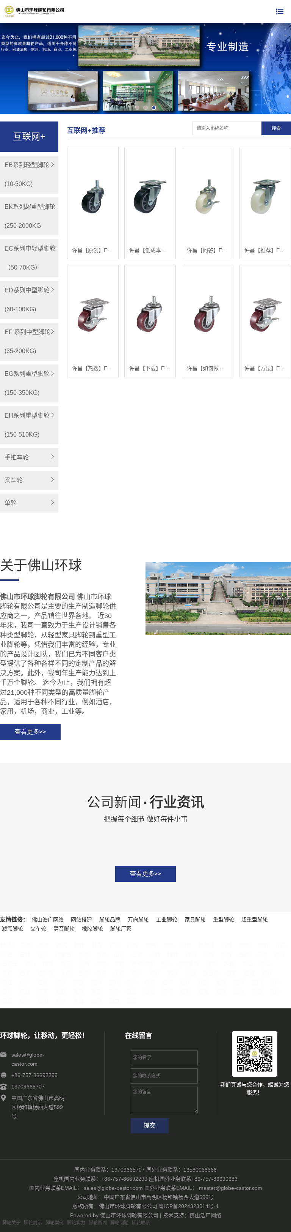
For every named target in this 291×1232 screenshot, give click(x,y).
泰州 (25, 982)
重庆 (61, 945)
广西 (132, 945)
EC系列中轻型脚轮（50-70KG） (30, 258)
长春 (7, 973)
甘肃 (97, 945)
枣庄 (96, 992)
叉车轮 (14, 480)
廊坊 (101, 964)
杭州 (60, 982)
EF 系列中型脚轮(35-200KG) (27, 341)
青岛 (60, 992)
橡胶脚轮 (92, 929)
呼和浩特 (142, 964)
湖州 (132, 982)
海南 (168, 945)
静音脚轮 (64, 929)
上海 (137, 954)
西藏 (244, 954)
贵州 (150, 945)
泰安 (185, 992)
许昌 (78, 1001)
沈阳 (212, 964)
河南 (227, 945)
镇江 (7, 982)
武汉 (132, 1001)
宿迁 (43, 982)
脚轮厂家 (120, 929)
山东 (119, 954)
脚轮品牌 (109, 920)
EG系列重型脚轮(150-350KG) (27, 383)
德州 (238, 992)
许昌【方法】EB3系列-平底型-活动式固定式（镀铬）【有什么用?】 (265, 368)
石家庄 (10, 964)
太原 (119, 964)
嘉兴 (114, 982)
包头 (165, 964)
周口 (114, 1001)
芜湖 (221, 982)
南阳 (96, 1001)
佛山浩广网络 (48, 920)
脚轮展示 (33, 1223)
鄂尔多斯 (188, 964)
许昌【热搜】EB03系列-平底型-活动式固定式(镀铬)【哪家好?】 (93, 368)
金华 (167, 982)
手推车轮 (17, 457)
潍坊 (149, 992)
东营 (114, 992)
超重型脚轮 (254, 920)
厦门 (256, 982)
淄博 (78, 992)
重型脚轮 (223, 920)
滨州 (274, 992)
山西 (155, 954)
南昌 (25, 992)
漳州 (7, 992)
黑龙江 (206, 945)
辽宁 (43, 954)
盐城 (249, 973)
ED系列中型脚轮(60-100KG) (27, 299)
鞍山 (265, 964)
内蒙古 (63, 954)
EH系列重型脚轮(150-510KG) (27, 425)
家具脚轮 (195, 920)
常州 (155, 973)
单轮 (11, 503)
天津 (208, 954)
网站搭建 (81, 920)
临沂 (221, 992)
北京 (43, 945)
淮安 (231, 973)
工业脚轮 (166, 920)
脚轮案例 (54, 1223)
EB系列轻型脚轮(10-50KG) (27, 174)
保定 (66, 964)
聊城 (256, 992)
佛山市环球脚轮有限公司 (129, 1215)
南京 (101, 973)
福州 (238, 982)
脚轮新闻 (98, 1223)
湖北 (244, 945)
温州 (96, 982)
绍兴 (149, 982)
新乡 (60, 1001)
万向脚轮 (138, 920)
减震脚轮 (12, 929)
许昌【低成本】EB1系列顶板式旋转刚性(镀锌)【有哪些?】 (150, 250)
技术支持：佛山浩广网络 (192, 1215)
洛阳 (43, 1001)
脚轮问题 (119, 1223)
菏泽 (7, 1001)
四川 (190, 954)
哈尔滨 (45, 973)
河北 (186, 945)
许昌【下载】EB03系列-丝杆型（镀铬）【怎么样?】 (150, 368)
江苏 (280, 945)
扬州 (267, 973)
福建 (79, 945)
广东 (115, 945)
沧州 (83, 964)
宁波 (78, 982)
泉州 (274, 982)
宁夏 (83, 954)
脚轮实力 (76, 1223)
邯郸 (48, 964)
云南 (262, 954)
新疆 (226, 954)
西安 (25, 973)
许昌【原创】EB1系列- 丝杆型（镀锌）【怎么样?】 (93, 250)
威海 (203, 992)
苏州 (172, 973)
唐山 (30, 964)
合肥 (203, 982)
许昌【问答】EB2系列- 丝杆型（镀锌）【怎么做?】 (207, 250)
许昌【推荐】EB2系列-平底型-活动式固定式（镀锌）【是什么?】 (265, 250)
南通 (190, 973)
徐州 (137, 973)
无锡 (119, 973)
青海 (101, 954)
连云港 (211, 973)
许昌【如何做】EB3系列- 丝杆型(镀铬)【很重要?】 (207, 368)
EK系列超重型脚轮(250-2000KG (30, 216)
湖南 (262, 945)
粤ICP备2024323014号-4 (189, 1206)
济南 (43, 992)
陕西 (172, 954)
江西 (7, 954)
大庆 (66, 973)
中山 (247, 964)
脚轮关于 (11, 1223)
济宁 (167, 992)
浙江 (279, 954)
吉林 (25, 954)
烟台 (132, 992)
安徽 (25, 945)
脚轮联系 (141, 1223)
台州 (185, 982)
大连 (229, 964)
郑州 (25, 1001)
